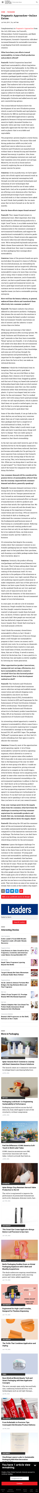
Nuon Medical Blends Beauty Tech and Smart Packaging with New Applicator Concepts (17, 1380)
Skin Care (3, 992)
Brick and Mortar (5, 970)
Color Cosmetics (5, 936)
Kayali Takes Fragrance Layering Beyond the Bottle (13, 963)
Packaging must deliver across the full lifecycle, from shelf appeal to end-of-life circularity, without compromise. (18, 1109)
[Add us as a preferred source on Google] (21, 891)
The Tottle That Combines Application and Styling (19, 1344)
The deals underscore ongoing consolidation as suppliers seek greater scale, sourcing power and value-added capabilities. (19, 1274)
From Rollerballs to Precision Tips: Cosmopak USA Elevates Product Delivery (18, 1423)
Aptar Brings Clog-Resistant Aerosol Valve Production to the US (19, 1188)
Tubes (4, 1142)
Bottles (5, 1098)
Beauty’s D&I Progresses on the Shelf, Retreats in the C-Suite (15, 1018)
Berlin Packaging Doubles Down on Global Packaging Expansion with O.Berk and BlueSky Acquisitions (18, 1266)
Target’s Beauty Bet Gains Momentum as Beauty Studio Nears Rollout (14, 974)
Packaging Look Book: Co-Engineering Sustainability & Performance (17, 1103)
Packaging (11, 12)
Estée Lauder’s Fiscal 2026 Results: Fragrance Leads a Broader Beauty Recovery (14, 941)
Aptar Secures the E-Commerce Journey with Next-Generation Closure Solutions (18, 1063)
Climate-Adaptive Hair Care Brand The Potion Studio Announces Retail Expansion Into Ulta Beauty (15, 1007)
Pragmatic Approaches (24, 28)
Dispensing (6, 1183)
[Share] (7, 891)
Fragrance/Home (5, 948)
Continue (19, 1483)
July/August (6, 1225)
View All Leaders (19, 922)
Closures (5, 1058)
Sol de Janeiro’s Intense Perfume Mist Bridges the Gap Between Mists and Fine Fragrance (15, 985)
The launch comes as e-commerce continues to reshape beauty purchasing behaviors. (19, 1069)
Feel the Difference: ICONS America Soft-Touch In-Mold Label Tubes (18, 1147)
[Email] (3, 891)
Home (3, 12)
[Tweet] (17, 891)
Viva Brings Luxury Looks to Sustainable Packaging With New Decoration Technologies (18, 1459)
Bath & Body (4, 960)
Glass (4, 1260)
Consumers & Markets (7, 1014)
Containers (6, 1453)
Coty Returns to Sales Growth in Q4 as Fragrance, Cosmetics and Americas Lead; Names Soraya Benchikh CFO (15, 953)
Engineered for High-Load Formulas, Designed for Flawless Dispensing (16, 1310)
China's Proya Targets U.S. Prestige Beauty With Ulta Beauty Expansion (14, 996)
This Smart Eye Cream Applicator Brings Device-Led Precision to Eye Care (18, 1230)
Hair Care (3, 1002)
